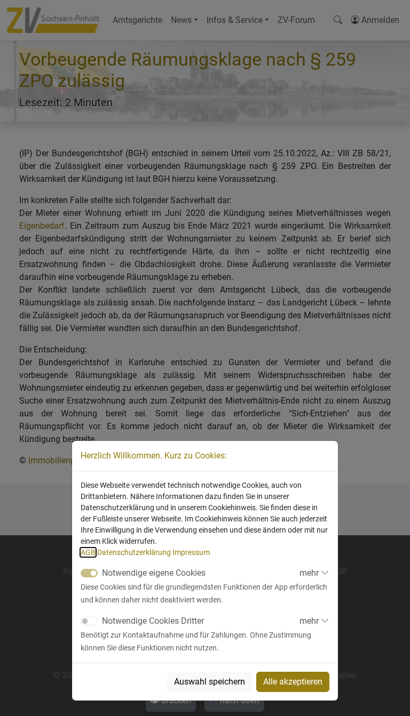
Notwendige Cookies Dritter (153, 621)
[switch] (89, 621)
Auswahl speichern (209, 682)
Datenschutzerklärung (134, 552)
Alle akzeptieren (292, 682)
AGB (88, 552)
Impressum (191, 552)
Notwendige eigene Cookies (154, 573)
